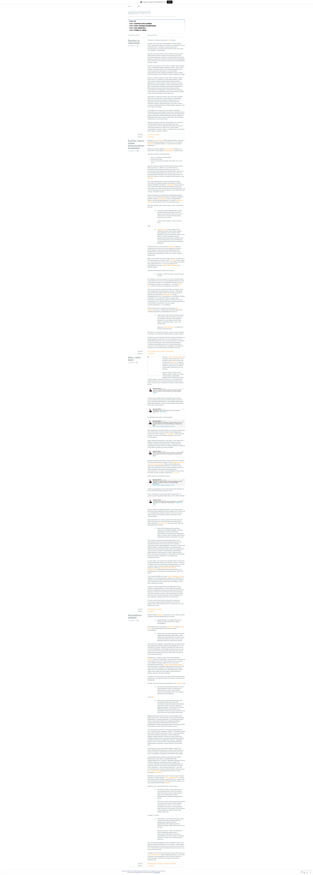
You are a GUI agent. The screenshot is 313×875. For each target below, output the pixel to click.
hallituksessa (151, 143)
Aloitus (169, 2)
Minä (139, 6)
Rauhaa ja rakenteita (134, 42)
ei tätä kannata (159, 772)
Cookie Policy (157, 872)
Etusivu (129, 6)
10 (137, 620)
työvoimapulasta (168, 664)
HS (148, 863)
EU (148, 134)
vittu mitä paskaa (169, 433)
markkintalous (163, 351)
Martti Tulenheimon (169, 327)
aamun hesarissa (168, 149)
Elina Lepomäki (151, 351)
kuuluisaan (182, 462)
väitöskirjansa (175, 462)
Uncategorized (151, 136)
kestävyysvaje (152, 863)
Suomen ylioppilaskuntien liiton (172, 777)
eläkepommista (178, 664)
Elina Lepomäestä (168, 150)
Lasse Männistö (171, 627)
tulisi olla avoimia (162, 523)
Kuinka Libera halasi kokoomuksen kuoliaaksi (136, 144)
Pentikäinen (166, 863)
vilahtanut (160, 140)
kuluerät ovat (171, 246)
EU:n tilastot (173, 260)
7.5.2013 (131, 363)
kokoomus (157, 351)
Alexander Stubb (151, 609)
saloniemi (139, 12)
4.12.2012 (131, 620)
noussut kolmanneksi (154, 854)
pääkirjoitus (160, 615)
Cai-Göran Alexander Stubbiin (175, 357)
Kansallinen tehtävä (135, 616)
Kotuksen (150, 659)
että (153, 697)
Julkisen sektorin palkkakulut (170, 265)
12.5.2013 (131, 151)
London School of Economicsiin (156, 464)
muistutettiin (179, 683)
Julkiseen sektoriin (162, 229)
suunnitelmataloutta (167, 294)
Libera (154, 140)
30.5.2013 (131, 46)
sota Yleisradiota (161, 198)
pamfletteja (150, 178)
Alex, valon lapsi (134, 359)
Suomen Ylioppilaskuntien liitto (175, 576)
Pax (169, 40)
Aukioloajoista (170, 185)
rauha (150, 134)
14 (137, 151)
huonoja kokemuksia (154, 770)
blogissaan (167, 782)
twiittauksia (174, 362)
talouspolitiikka (156, 134)
